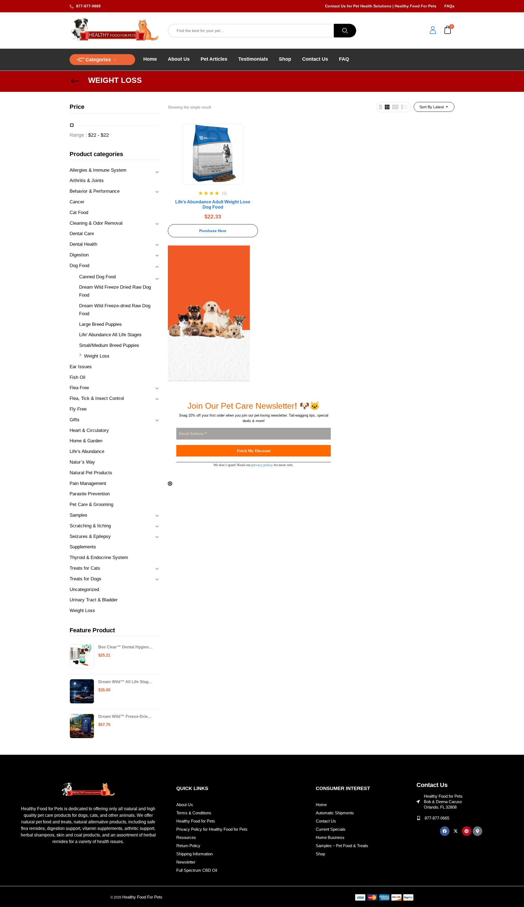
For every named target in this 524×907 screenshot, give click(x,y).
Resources (186, 837)
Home (321, 804)
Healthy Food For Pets (142, 897)
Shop (320, 854)
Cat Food (79, 212)
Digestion (79, 255)
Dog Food (79, 265)
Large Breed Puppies (100, 324)
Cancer (77, 201)
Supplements (83, 546)
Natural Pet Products (91, 472)
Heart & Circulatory (89, 430)
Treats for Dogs (85, 578)
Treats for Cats (85, 568)
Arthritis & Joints (87, 180)
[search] (345, 30)
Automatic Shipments (335, 813)
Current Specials (331, 829)
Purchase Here (212, 231)
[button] (447, 30)
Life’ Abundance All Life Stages (110, 334)
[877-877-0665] (418, 818)
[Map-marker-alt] (477, 831)
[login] (433, 31)
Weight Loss (96, 356)
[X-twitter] (455, 831)
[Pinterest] (466, 831)
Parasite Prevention (90, 493)
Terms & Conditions (193, 813)
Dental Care (82, 233)
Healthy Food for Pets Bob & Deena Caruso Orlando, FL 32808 (443, 801)
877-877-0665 (88, 6)
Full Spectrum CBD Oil (196, 870)
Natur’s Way (82, 462)
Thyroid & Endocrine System (99, 557)
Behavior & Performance (95, 191)
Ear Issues (81, 366)
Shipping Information (194, 854)
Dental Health (83, 244)
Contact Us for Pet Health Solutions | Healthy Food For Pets (380, 6)
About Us (184, 804)
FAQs (449, 6)
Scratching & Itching (90, 525)
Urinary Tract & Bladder (94, 599)
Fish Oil (77, 377)
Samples (78, 515)
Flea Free (79, 387)
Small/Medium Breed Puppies (109, 345)
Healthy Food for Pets (195, 821)
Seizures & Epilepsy (90, 536)
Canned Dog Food (97, 276)
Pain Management (88, 483)
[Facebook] (444, 831)
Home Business (330, 837)
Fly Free (78, 409)
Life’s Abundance (87, 451)
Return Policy (188, 845)
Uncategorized (84, 589)
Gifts (74, 419)
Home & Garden (86, 440)
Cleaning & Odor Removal (96, 223)
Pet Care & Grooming (91, 504)
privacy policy (262, 465)
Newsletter (185, 862)
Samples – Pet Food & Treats (342, 845)
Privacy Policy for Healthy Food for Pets (212, 829)
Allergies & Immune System (98, 170)
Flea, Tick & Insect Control (97, 398)
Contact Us (326, 821)
